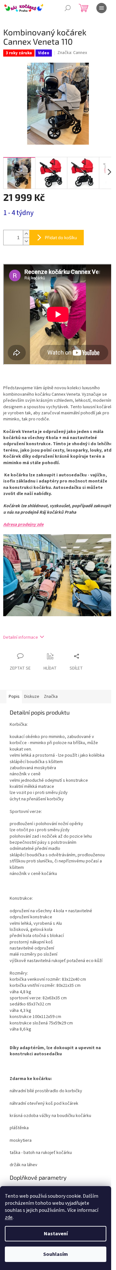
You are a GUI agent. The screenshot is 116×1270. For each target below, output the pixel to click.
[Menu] (101, 8)
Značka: (72, 53)
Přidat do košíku (61, 237)
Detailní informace (20, 637)
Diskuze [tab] (31, 696)
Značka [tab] (51, 696)
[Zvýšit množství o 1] (26, 234)
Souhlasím (55, 1254)
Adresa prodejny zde (23, 524)
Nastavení (56, 1233)
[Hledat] (67, 8)
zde (9, 1217)
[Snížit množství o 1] (26, 241)
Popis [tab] (14, 696)
